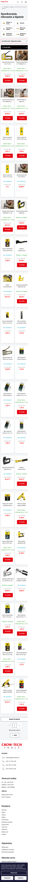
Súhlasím (20, 878)
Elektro (3, 817)
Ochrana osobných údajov (9, 861)
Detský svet (5, 832)
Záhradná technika (7, 822)
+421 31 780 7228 (11, 761)
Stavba (4, 815)
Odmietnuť (7, 878)
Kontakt (4, 753)
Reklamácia (5, 847)
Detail (7, 191)
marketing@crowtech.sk (12, 757)
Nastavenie (14, 873)
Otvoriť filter (6, 47)
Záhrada (4, 810)
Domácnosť (5, 819)
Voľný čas (4, 827)
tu (25, 868)
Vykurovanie (5, 824)
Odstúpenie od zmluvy (8, 849)
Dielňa (3, 812)
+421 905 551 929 (11, 769)
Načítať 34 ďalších (14, 719)
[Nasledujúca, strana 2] (14, 725)
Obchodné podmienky (8, 852)
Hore (15, 735)
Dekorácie (4, 829)
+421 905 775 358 (11, 765)
